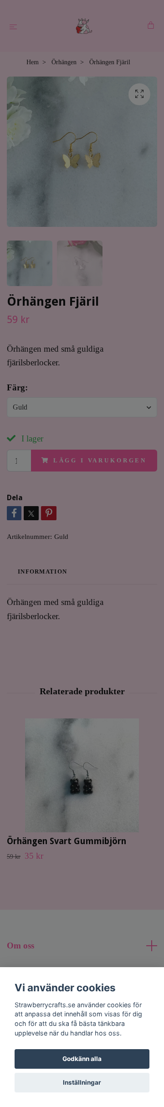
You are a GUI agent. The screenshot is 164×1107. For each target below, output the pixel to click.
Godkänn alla (82, 1058)
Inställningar (82, 1082)
